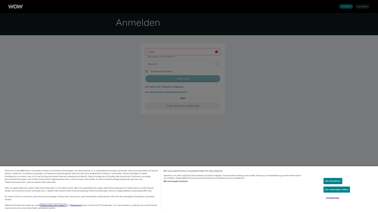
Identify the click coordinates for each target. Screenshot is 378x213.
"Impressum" (76, 205)
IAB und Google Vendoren (175, 181)
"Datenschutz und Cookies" (53, 205)
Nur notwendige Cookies (336, 189)
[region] (189, 189)
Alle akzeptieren (333, 181)
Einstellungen (332, 198)
